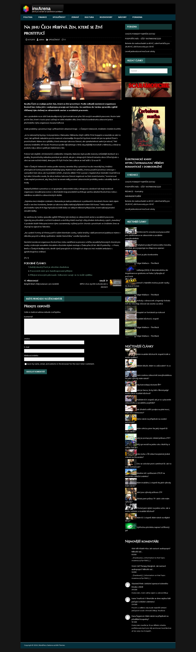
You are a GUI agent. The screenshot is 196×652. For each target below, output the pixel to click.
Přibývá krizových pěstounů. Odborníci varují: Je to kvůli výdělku (61, 275)
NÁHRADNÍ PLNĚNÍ (133, 196)
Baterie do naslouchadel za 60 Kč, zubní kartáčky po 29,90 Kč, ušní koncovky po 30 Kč (147, 45)
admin (41, 39)
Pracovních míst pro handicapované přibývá (51, 271)
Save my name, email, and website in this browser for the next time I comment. (60, 364)
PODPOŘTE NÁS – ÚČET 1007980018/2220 (143, 38)
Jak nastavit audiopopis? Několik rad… (151, 550)
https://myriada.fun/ (139, 163)
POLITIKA (27, 17)
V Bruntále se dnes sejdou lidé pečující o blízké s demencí (151, 600)
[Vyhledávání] (148, 70)
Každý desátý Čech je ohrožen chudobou (49, 267)
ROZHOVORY (106, 17)
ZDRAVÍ (75, 17)
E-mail (26, 347)
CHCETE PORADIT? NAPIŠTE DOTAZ (140, 34)
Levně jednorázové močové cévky (140, 51)
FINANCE (42, 17)
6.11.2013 (31, 39)
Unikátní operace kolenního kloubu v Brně (150, 585)
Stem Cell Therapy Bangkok (143, 566)
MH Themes (60, 645)
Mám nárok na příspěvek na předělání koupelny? (150, 618)
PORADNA (137, 17)
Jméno (27, 339)
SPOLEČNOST (59, 17)
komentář (28, 317)
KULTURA (89, 17)
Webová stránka (31, 355)
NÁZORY (122, 17)
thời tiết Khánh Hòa (140, 548)
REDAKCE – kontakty (134, 191)
